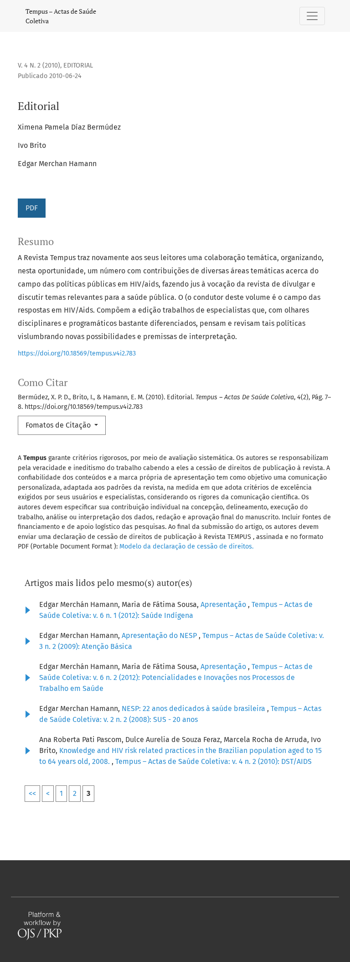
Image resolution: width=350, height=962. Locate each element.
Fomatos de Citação (59, 425)
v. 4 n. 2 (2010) (39, 65)
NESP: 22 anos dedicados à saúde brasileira (194, 708)
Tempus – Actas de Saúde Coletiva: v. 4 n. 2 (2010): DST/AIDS (213, 761)
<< (32, 793)
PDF (32, 208)
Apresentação (224, 604)
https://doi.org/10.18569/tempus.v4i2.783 (77, 353)
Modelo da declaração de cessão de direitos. (186, 546)
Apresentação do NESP (160, 635)
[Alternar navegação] (312, 16)
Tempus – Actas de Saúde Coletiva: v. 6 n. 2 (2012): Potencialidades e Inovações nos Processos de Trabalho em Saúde (176, 677)
